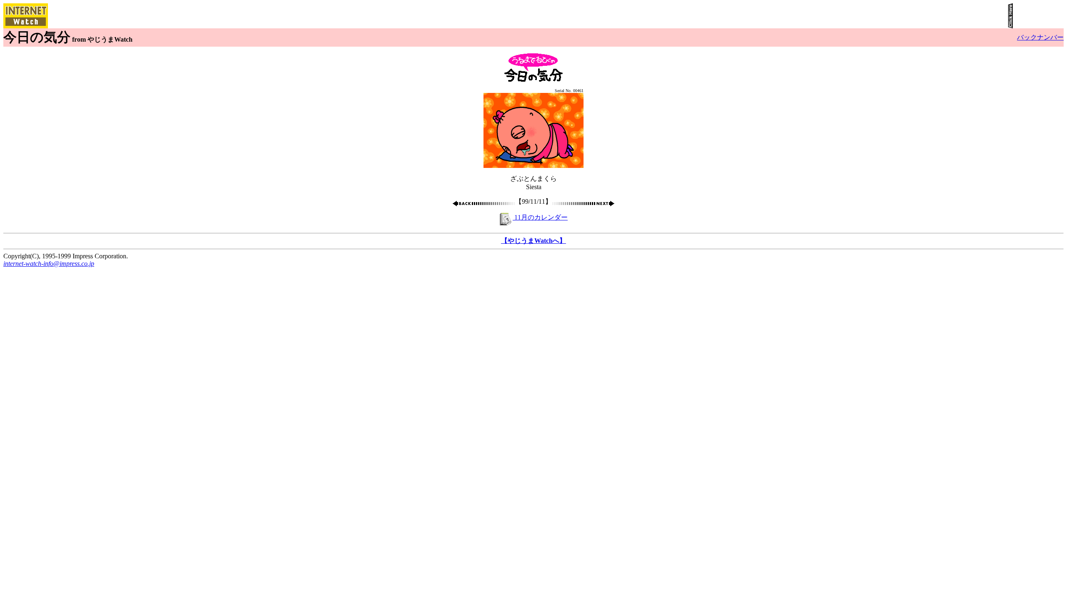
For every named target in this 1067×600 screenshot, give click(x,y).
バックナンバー (1040, 37)
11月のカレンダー (540, 217)
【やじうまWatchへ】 (533, 240)
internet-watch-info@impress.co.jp (48, 263)
